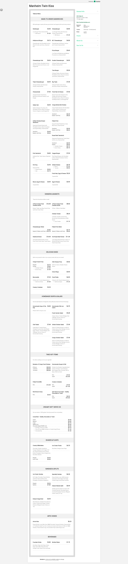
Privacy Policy (56, 560)
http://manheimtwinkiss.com (83, 22)
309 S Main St (80, 16)
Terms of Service (48, 560)
